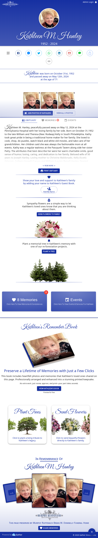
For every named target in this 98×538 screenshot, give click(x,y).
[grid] (49, 428)
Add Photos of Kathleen (39, 113)
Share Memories (50, 528)
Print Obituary (50, 171)
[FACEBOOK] (18, 53)
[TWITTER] (39, 53)
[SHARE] (90, 53)
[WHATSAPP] (49, 53)
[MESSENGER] (29, 53)
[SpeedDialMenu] (91, 531)
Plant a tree (49, 251)
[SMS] (80, 53)
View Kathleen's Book (49, 389)
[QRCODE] (8, 53)
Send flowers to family (49, 214)
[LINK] (49, 61)
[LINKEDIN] (59, 53)
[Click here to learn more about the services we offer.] (49, 515)
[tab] (29, 120)
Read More (49, 166)
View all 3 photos (65, 113)
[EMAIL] (69, 53)
